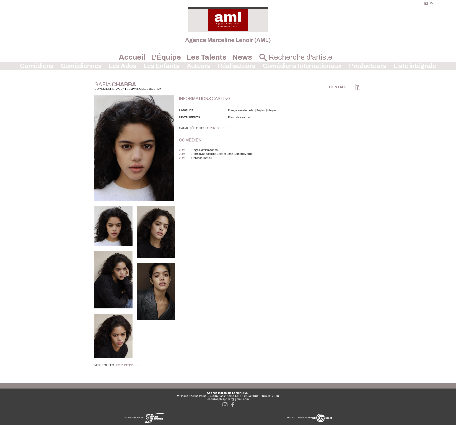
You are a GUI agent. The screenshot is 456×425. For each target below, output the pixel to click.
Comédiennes (81, 65)
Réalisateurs (236, 65)
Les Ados (122, 65)
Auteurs (198, 65)
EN (431, 3)
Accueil (132, 57)
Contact (338, 87)
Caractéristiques (202, 128)
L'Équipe (166, 57)
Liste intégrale (414, 65)
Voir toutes (113, 365)
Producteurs (367, 65)
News (242, 57)
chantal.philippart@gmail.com (228, 399)
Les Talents (206, 57)
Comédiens (36, 65)
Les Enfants (161, 65)
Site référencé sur (134, 417)
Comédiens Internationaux (302, 65)
